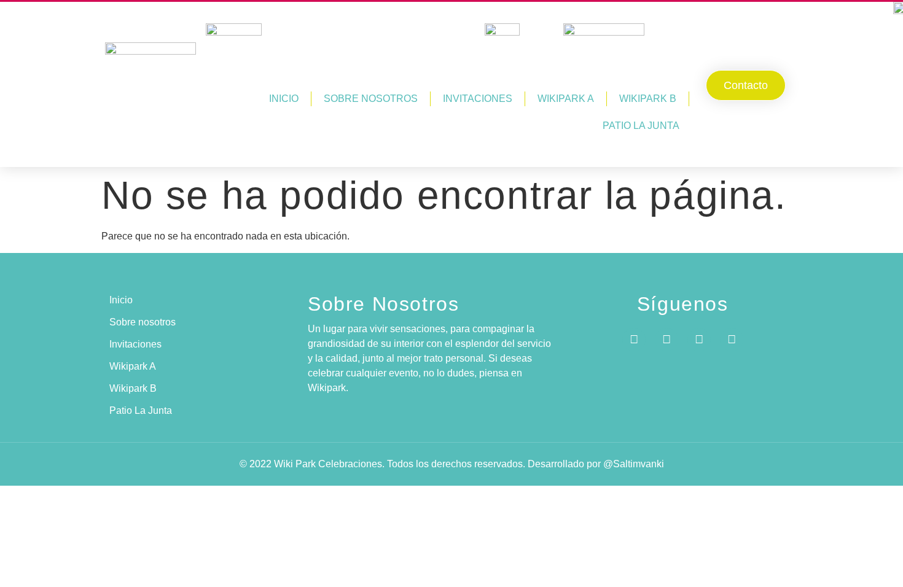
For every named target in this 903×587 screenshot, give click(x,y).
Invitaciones (477, 98)
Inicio (284, 98)
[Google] (731, 339)
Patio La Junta (641, 125)
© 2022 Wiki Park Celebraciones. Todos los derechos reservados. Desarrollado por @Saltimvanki (452, 464)
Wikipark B (647, 98)
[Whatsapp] (699, 339)
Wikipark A (566, 98)
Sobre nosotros (371, 98)
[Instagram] (666, 339)
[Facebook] (634, 339)
